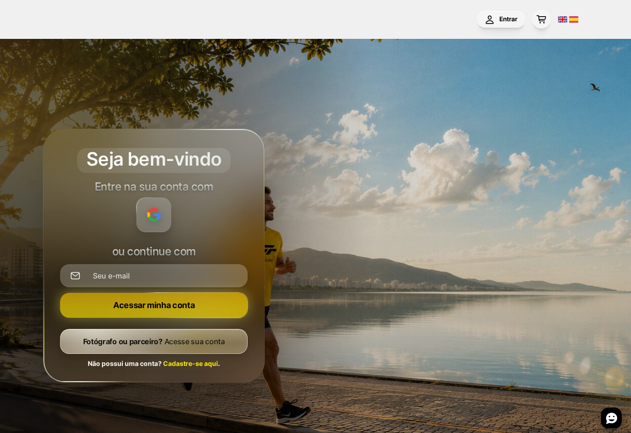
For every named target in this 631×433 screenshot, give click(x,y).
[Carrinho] (541, 19)
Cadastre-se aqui (190, 363)
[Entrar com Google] (154, 215)
